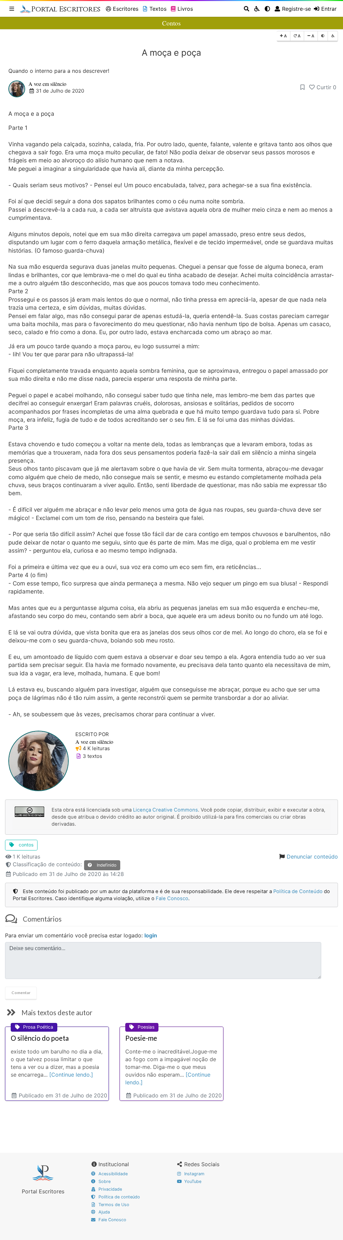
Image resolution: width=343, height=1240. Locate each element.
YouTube (192, 1181)
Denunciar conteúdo (312, 856)
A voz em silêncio (47, 83)
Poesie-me (141, 1038)
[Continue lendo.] (71, 1074)
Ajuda (103, 1212)
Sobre (104, 1181)
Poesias (146, 1027)
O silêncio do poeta (40, 1038)
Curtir (326, 87)
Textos (157, 8)
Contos (171, 23)
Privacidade (109, 1189)
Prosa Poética (38, 1027)
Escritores (125, 8)
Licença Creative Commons (165, 810)
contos (25, 844)
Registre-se (296, 8)
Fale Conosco (172, 898)
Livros (185, 8)
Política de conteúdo (118, 1196)
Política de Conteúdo (298, 891)
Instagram (193, 1173)
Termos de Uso (113, 1204)
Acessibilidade (112, 1173)
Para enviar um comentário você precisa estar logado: (81, 935)
